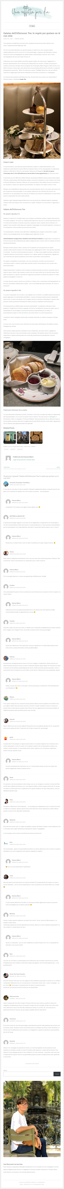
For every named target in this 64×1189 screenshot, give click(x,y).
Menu (33, 26)
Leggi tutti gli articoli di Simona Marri (24, 459)
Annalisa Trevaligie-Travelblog (19, 482)
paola (11, 737)
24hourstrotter (14, 996)
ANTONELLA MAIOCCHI (17, 516)
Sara (11, 842)
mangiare (19, 449)
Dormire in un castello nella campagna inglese (14, 468)
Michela (12, 913)
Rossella (12, 1041)
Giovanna (13, 1019)
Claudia (12, 621)
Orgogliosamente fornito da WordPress (32, 1182)
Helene (12, 697)
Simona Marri (19, 38)
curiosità (12, 449)
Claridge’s (52, 417)
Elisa (11, 800)
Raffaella (12, 820)
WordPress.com (39, 1184)
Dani (11, 954)
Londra (33, 446)
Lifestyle (27, 446)
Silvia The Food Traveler (17, 974)
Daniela (12, 719)
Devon (26, 313)
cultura (6, 449)
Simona (12, 657)
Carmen (12, 585)
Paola (11, 777)
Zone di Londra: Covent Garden (53, 468)
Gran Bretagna (18, 446)
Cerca (5, 1070)
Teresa (12, 552)
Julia (11, 876)
